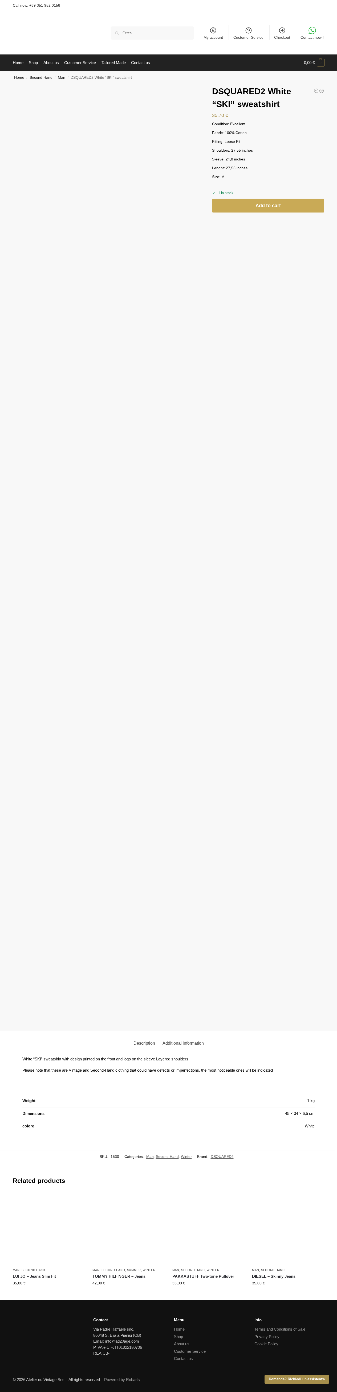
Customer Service (248, 37)
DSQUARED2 (222, 1156)
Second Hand (41, 78)
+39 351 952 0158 (44, 5)
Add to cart (268, 205)
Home (19, 78)
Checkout (282, 37)
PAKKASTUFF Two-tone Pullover (203, 1276)
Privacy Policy (266, 1336)
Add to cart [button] (48, 1294)
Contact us (183, 1358)
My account (213, 37)
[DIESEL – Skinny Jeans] (288, 1229)
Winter (186, 1156)
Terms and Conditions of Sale (279, 1329)
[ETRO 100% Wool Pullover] (321, 90)
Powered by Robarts (122, 1379)
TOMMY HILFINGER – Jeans (118, 1276)
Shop (178, 1336)
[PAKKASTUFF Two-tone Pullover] (208, 1229)
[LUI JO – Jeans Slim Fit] (49, 1229)
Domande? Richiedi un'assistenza (297, 1379)
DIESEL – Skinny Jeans (273, 1276)
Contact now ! (312, 37)
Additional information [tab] (183, 1043)
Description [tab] (144, 1043)
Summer (134, 1270)
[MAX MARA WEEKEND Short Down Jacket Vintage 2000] (316, 90)
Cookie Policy (266, 1344)
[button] (314, 63)
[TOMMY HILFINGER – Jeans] (128, 1229)
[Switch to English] (317, 5)
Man (61, 78)
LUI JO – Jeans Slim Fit (34, 1276)
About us (181, 1344)
